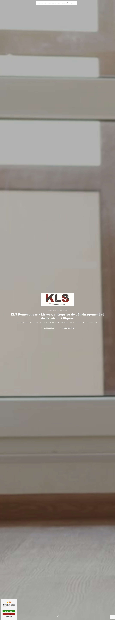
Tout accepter (9, 611)
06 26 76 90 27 (49, 328)
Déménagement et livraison (52, 3)
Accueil (40, 3)
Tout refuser (9, 614)
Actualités (65, 3)
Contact (73, 3)
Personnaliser (9, 616)
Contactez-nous (68, 328)
